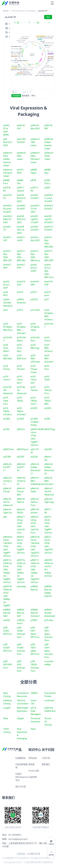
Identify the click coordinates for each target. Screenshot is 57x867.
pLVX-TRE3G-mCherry (7, 411)
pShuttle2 (21, 586)
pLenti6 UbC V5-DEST (21, 229)
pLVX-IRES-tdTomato (35, 358)
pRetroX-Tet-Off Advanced (49, 491)
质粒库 (6, 10)
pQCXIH (48, 449)
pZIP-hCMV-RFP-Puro (7, 630)
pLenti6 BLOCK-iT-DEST (21, 219)
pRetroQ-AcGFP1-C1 (7, 467)
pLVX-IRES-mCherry (48, 348)
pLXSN (6, 429)
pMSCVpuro (22, 449)
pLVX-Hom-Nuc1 (19, 348)
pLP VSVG (35, 310)
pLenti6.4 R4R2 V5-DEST (7, 219)
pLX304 (20, 418)
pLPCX (20, 310)
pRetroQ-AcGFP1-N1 (21, 467)
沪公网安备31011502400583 (16, 858)
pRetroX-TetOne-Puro (35, 502)
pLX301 (34, 408)
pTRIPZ (34, 620)
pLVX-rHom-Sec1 (34, 379)
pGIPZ (47, 187)
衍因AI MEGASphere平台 (21, 777)
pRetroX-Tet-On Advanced (8, 502)
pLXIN (47, 418)
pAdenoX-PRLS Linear (21, 156)
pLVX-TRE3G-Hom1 (34, 400)
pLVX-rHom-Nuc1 (20, 379)
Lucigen (7, 707)
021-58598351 (14, 834)
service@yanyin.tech (18, 839)
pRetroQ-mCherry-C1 (7, 481)
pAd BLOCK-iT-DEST (7, 142)
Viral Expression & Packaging (23, 10)
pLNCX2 (34, 299)
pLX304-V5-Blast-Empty (35, 421)
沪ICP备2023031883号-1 (41, 858)
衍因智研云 (20, 758)
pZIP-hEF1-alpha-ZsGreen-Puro (48, 634)
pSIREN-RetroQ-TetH (7, 612)
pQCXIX (34, 456)
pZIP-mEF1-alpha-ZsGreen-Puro (48, 651)
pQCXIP (20, 456)
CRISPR (34, 693)
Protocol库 (33, 770)
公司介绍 (46, 758)
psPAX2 (6, 620)
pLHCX (20, 292)
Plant (5, 718)
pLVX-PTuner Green (34, 369)
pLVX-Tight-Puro (6, 400)
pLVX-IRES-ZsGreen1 (49, 358)
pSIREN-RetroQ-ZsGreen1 (35, 612)
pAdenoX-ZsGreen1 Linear (7, 172)
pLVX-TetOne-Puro (48, 390)
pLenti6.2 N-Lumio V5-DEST (7, 208)
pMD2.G (21, 429)
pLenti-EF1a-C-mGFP (34, 267)
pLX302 (47, 408)
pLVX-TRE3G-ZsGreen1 (21, 411)
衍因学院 (32, 777)
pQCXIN (7, 456)
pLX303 (6, 418)
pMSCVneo (8, 449)
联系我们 (46, 764)
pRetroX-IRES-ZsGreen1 (49, 481)
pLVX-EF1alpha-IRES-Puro (8, 326)
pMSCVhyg (49, 429)
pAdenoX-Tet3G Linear (49, 156)
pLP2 (5, 310)
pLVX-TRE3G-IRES (47, 400)
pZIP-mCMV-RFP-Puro (7, 647)
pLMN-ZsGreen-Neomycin (8, 302)
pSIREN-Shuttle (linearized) (49, 612)
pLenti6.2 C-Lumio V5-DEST (48, 198)
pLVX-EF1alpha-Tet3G (35, 326)
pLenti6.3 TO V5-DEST (35, 208)
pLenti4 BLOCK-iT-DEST (21, 198)
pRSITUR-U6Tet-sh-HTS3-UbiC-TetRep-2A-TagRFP (7, 596)
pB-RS (33, 180)
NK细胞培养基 (33, 853)
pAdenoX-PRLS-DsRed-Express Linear (7, 159)
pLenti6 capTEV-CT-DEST (34, 219)
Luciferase (49, 700)
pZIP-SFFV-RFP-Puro (7, 664)
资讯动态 (32, 758)
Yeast (33, 728)
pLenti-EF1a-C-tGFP (6, 284)
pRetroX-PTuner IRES (21, 491)
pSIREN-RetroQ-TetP (21, 612)
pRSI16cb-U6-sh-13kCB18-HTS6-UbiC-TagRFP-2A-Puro (8, 546)
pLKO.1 (34, 292)
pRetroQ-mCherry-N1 (21, 481)
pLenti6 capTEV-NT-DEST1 (49, 219)
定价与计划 (20, 786)
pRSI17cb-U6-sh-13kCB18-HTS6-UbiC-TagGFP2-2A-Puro (35, 546)
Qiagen (20, 718)
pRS (5, 516)
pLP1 (46, 299)
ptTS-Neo (48, 620)
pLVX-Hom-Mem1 (6, 348)
